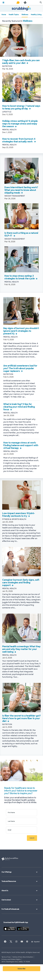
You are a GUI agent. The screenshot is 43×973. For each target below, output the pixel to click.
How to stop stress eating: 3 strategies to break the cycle (19, 277)
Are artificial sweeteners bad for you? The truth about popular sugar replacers (20, 368)
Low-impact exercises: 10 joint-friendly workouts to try (18, 514)
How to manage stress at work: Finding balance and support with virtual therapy (20, 445)
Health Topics (14, 14)
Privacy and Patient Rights (11, 959)
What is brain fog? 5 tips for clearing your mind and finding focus (19, 407)
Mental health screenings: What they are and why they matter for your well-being (21, 649)
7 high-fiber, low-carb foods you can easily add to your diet (21, 61)
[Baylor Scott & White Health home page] (25, 2)
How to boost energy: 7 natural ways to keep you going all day (21, 107)
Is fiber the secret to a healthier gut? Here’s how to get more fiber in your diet (21, 718)
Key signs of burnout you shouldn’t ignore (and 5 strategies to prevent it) (21, 331)
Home (4, 14)
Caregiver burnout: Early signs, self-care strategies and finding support (21, 582)
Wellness (25, 14)
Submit (32, 838)
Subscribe (21, 969)
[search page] (41, 2)
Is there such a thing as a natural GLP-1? (21, 234)
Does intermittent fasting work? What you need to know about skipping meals (21, 190)
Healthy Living (36, 14)
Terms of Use (6, 957)
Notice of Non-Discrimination (22, 957)
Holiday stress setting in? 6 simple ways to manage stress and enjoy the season (20, 124)
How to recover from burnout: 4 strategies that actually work (18, 140)
